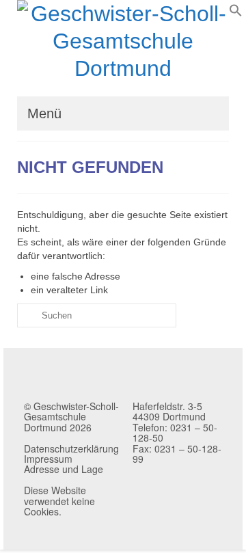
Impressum (48, 459)
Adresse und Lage (63, 469)
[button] (236, 13)
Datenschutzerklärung (71, 448)
